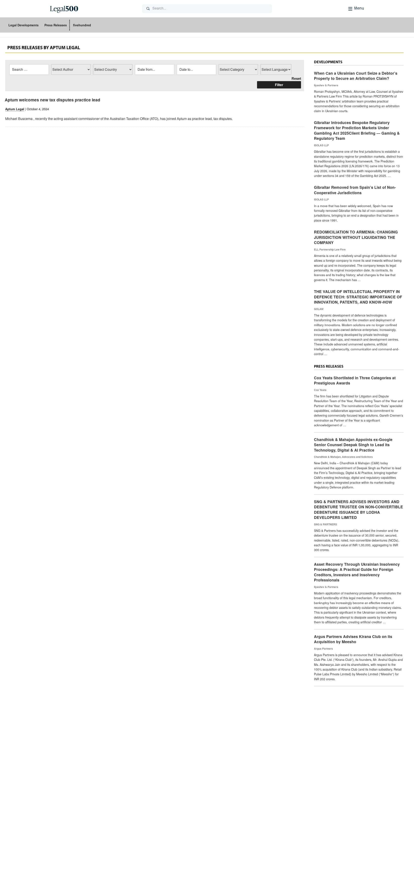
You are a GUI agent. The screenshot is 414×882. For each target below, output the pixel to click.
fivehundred (82, 25)
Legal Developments (23, 25)
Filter (279, 84)
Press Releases (55, 25)
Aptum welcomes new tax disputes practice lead (52, 100)
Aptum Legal (14, 109)
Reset (296, 78)
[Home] (92, 8)
